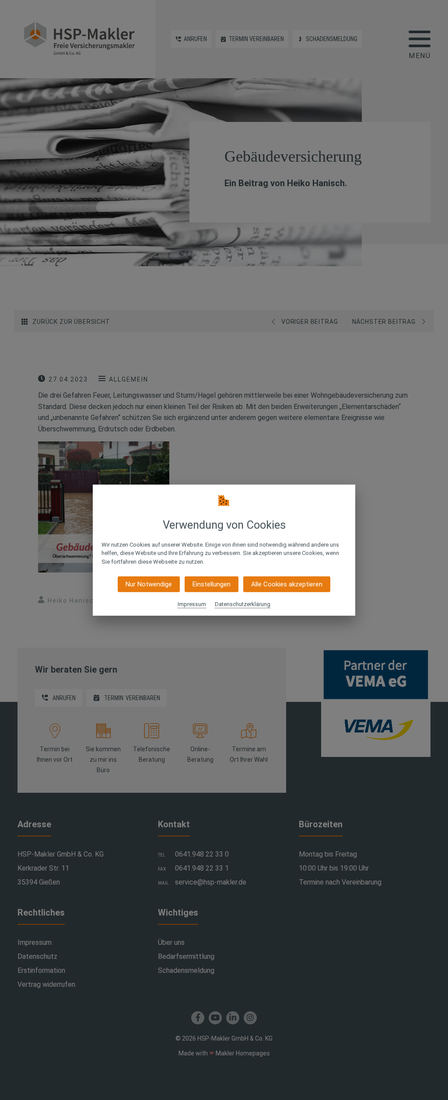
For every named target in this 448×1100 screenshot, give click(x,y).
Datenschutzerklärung (242, 604)
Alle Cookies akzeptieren (286, 584)
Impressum (192, 604)
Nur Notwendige (149, 584)
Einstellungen (211, 584)
